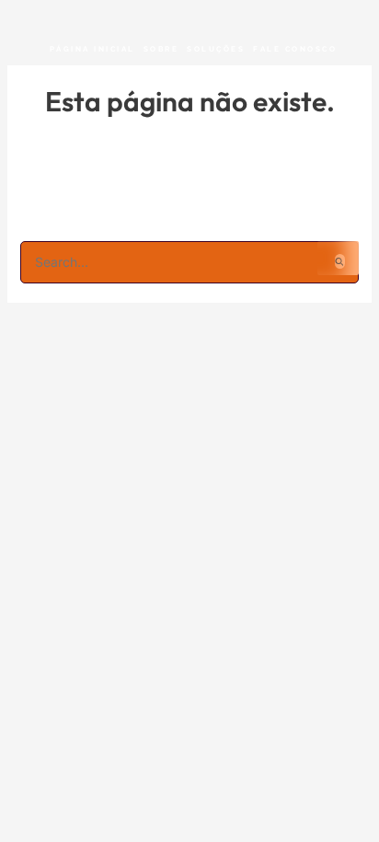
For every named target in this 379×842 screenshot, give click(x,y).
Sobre (161, 48)
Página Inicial (92, 48)
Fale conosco (295, 48)
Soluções (216, 48)
